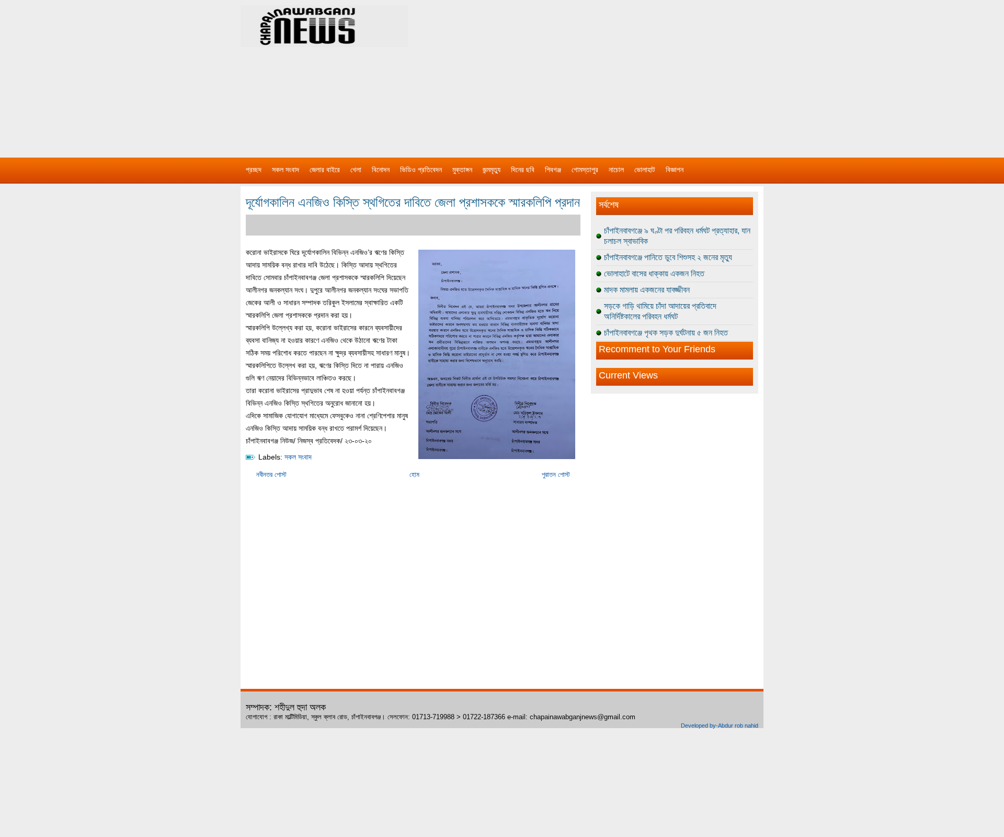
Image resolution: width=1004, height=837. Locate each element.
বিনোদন (381, 169)
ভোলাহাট (644, 169)
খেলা (355, 169)
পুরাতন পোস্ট (556, 474)
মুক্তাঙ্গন (462, 169)
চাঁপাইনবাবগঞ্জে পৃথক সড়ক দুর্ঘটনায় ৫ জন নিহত (666, 332)
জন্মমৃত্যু (491, 169)
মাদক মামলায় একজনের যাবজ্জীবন (647, 289)
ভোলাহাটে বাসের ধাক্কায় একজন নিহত (654, 273)
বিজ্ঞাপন (674, 169)
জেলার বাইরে (325, 169)
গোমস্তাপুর (585, 169)
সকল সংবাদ (285, 169)
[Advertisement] (611, 73)
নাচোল (616, 169)
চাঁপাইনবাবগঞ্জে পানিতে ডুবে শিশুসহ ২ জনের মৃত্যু (668, 257)
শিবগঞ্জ (553, 169)
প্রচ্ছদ (253, 169)
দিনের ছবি (522, 169)
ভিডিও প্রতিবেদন (421, 169)
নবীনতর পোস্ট (271, 474)
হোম (414, 474)
